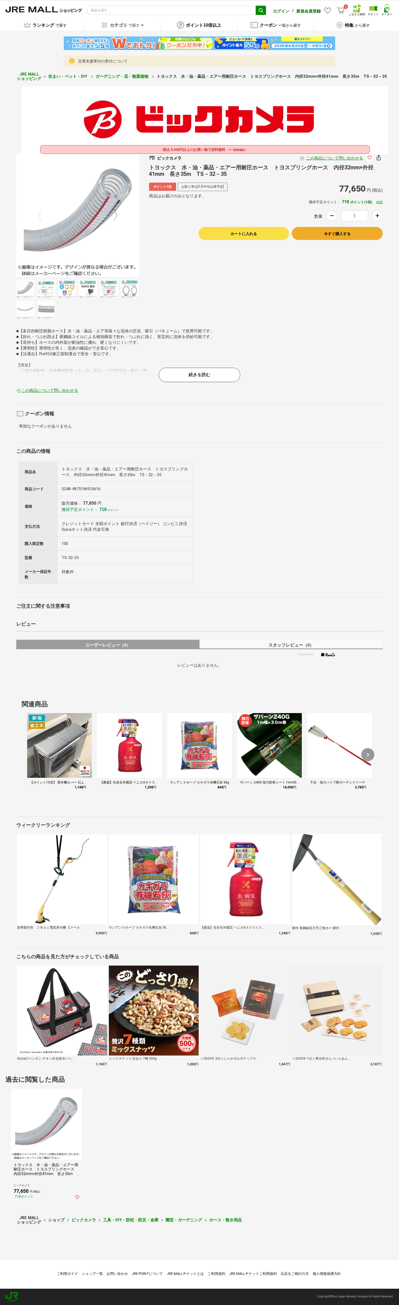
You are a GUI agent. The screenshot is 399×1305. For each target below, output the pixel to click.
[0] (341, 10)
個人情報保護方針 (327, 1274)
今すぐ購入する (337, 234)
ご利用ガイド (67, 1274)
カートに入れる (243, 234)
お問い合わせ (117, 1274)
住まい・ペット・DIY (68, 76)
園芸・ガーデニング (184, 1219)
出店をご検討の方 (295, 1274)
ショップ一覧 (92, 1274)
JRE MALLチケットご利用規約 (253, 1274)
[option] (77, 215)
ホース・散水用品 (225, 1219)
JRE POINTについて (147, 1274)
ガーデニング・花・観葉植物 (123, 76)
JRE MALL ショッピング (29, 76)
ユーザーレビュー (108, 645)
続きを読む (199, 374)
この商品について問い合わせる (334, 158)
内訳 (379, 202)
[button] (368, 754)
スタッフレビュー (291, 645)
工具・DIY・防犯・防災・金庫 (131, 1219)
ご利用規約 (216, 1274)
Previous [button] (43, 216)
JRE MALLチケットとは (185, 1274)
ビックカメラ (84, 1219)
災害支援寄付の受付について (103, 61)
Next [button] (112, 216)
